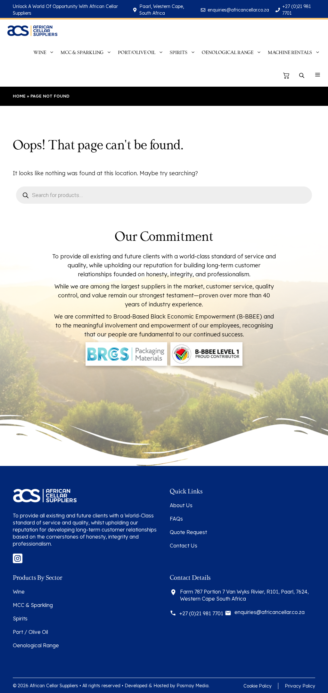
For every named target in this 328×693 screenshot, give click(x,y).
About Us (181, 505)
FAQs (176, 519)
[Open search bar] (302, 76)
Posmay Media (192, 686)
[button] (317, 75)
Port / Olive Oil (30, 632)
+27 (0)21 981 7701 (201, 613)
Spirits (20, 618)
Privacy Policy (300, 686)
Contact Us (183, 545)
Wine (19, 591)
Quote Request (188, 532)
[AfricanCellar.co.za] (32, 31)
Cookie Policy (257, 686)
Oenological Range (36, 645)
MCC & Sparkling (33, 605)
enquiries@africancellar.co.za (238, 10)
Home (19, 95)
